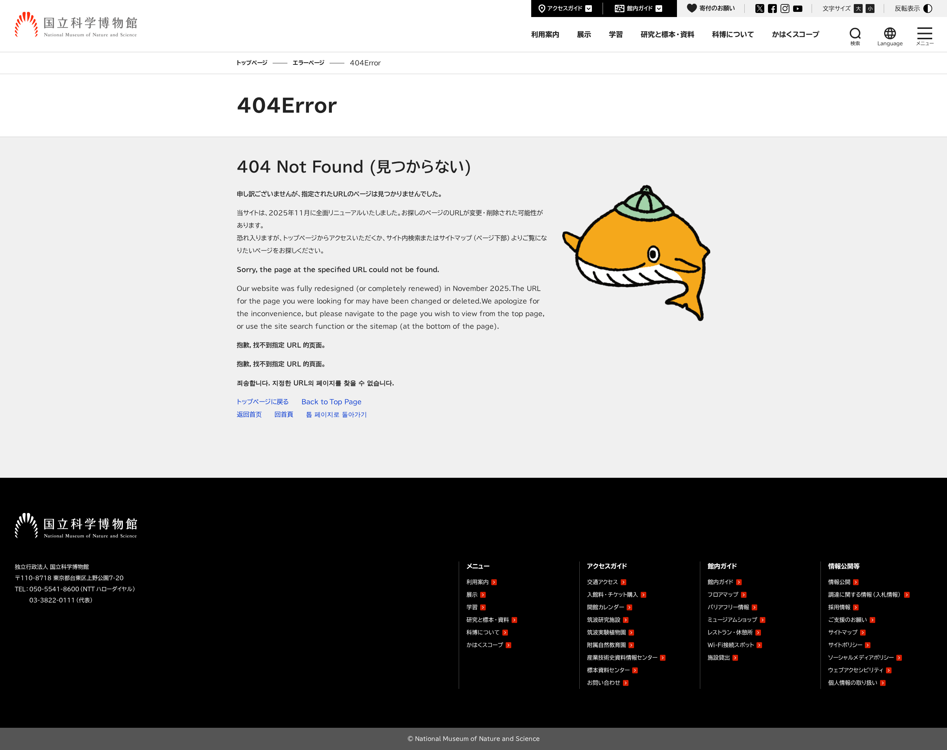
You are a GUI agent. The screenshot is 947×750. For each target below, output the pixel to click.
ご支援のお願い (847, 620)
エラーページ (308, 63)
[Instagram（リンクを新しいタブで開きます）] (785, 8)
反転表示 (907, 8)
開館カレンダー (605, 607)
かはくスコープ (484, 645)
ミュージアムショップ (732, 620)
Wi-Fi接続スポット (731, 645)
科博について (483, 632)
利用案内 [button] (545, 34)
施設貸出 (719, 657)
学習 (472, 607)
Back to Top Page (331, 402)
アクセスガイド (565, 8)
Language (890, 43)
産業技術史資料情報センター (622, 656)
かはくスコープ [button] (795, 34)
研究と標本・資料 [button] (667, 34)
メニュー (925, 43)
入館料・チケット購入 (612, 594)
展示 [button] (584, 34)
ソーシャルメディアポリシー (861, 657)
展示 (472, 594)
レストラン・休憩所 (730, 632)
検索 (855, 43)
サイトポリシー (845, 645)
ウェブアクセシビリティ (855, 670)
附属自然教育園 (606, 644)
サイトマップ (842, 632)
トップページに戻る (263, 402)
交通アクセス (602, 582)
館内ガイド (640, 8)
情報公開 (839, 582)
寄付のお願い (717, 8)
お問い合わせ (603, 683)
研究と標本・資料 (487, 620)
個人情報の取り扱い (852, 683)
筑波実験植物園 (606, 631)
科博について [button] (733, 34)
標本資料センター (608, 670)
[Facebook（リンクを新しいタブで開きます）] (772, 8)
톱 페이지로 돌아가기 (336, 414)
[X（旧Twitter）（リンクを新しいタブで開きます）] (759, 8)
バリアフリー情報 (728, 607)
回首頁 (283, 414)
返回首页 (249, 414)
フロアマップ (723, 594)
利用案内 (477, 582)
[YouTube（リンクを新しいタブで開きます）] (797, 9)
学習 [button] (616, 34)
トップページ (252, 63)
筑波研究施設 (603, 620)
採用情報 (839, 607)
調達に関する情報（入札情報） (864, 594)
